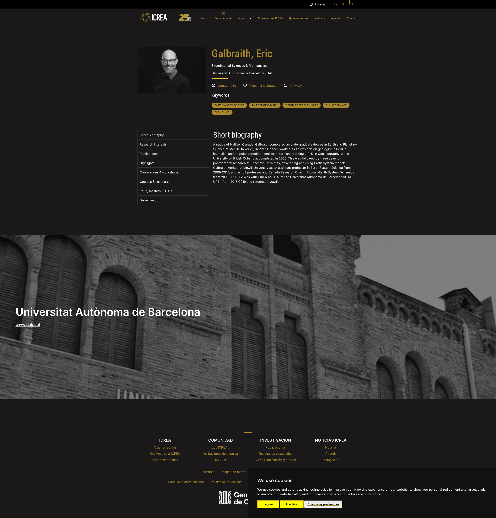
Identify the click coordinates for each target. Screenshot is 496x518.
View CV (296, 85)
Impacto (243, 18)
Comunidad (221, 18)
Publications (149, 154)
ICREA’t (220, 460)
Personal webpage (262, 85)
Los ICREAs (220, 447)
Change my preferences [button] (323, 504)
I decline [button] (291, 504)
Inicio (204, 18)
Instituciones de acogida (220, 454)
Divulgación (330, 460)
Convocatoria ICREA (270, 18)
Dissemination (150, 200)
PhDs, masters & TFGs (156, 191)
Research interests (153, 144)
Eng (344, 4)
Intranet (320, 4)
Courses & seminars (154, 182)
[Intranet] (311, 4)
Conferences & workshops (159, 172)
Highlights (147, 163)
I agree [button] (268, 504)
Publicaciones (275, 447)
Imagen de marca (233, 472)
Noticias (319, 18)
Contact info (227, 85)
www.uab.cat (28, 324)
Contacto (352, 18)
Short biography (152, 135)
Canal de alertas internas (186, 482)
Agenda (336, 18)
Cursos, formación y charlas (276, 460)
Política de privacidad (226, 482)
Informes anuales (165, 460)
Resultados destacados (275, 454)
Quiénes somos (298, 18)
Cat (335, 4)
